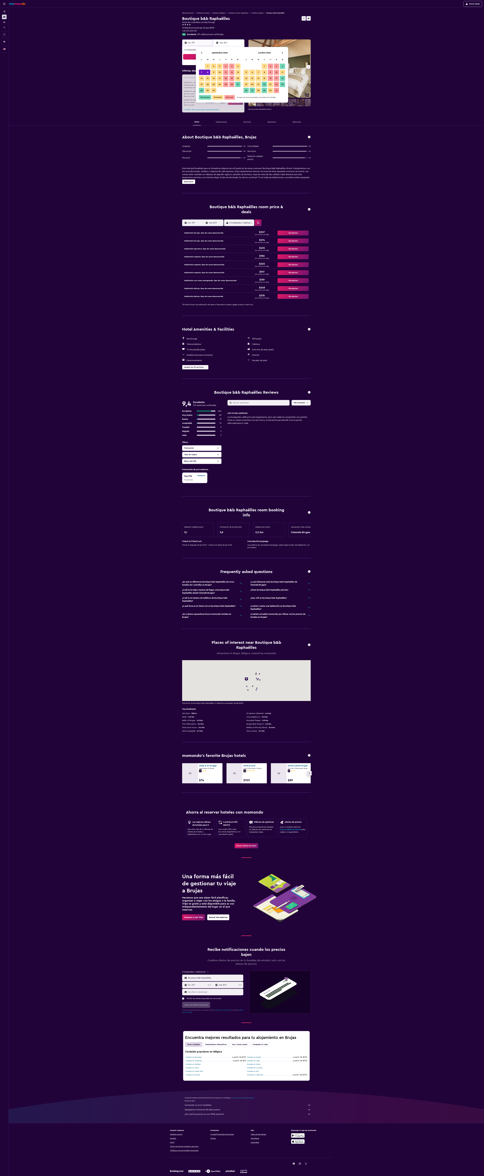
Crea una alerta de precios (290, 829)
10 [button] (220, 72)
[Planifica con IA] (4, 27)
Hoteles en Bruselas (193, 1057)
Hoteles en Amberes (194, 1061)
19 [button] (232, 78)
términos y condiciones (223, 1010)
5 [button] (231, 66)
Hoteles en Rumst (193, 1075)
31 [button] (276, 90)
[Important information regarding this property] (309, 512)
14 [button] (202, 78)
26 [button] (232, 84)
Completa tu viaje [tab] (260, 1044)
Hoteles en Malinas (193, 1064)
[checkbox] (194, 478)
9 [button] (213, 72)
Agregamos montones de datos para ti (202, 1110)
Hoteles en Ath (253, 1071)
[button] (4, 4)
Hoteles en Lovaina (254, 1068)
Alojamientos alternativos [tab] (216, 1044)
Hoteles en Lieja (253, 1061)
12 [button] (232, 72)
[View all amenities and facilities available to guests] (309, 329)
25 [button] (226, 84)
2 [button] (213, 66)
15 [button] (208, 78)
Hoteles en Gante (254, 1057)
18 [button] (226, 78)
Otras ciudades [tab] (193, 1044)
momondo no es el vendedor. (198, 1105)
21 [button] (202, 84)
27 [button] (238, 84)
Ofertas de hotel (187, 13)
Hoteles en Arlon (192, 1068)
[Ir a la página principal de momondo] (17, 4)
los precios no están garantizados (242, 1098)
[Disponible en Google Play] (298, 1135)
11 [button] (225, 72)
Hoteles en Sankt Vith (194, 1071)
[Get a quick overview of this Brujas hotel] (309, 137)
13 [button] (238, 72)
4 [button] (225, 66)
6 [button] (237, 66)
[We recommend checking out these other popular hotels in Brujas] (309, 755)
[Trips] (4, 41)
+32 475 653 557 (189, 31)
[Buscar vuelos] (4, 11)
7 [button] (201, 72)
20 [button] (238, 78)
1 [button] (207, 66)
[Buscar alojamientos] (4, 16)
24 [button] (220, 84)
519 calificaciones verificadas (210, 34)
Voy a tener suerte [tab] (239, 1044)
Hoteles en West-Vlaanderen (238, 13)
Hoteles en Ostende (255, 1075)
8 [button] (207, 72)
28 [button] (201, 90)
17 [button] (220, 78)
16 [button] (214, 78)
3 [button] (219, 66)
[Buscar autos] (4, 22)
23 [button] (214, 84)
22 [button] (207, 84)
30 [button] (214, 90)
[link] (246, 845)
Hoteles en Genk (253, 1064)
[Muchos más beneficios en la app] (4, 34)
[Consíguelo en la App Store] (298, 1141)
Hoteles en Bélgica (218, 13)
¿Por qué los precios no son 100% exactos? (204, 1114)
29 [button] (207, 90)
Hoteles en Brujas (257, 13)
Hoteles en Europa (202, 13)
